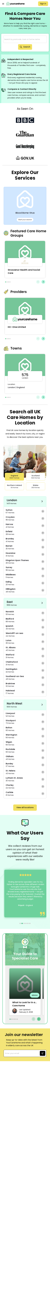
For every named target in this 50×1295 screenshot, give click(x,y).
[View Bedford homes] (42, 620)
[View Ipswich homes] (42, 627)
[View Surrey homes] (42, 568)
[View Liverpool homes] (42, 714)
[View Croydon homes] (42, 518)
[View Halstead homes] (42, 692)
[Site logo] (15, 3)
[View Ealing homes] (42, 583)
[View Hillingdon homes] (42, 590)
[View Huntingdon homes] (42, 670)
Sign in (43, 3)
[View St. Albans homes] (42, 648)
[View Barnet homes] (42, 547)
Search (26, 46)
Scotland (35, 476)
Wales (35, 486)
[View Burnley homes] (42, 764)
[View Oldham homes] (42, 757)
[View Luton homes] (42, 641)
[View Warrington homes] (42, 736)
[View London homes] (42, 501)
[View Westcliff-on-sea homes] (42, 634)
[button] (43, 282)
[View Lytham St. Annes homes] (42, 779)
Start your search (25, 219)
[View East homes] (42, 603)
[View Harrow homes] (42, 525)
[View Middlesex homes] (42, 576)
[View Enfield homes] (42, 532)
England (14, 476)
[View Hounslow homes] (42, 554)
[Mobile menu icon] (3, 4)
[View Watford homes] (42, 656)
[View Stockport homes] (42, 721)
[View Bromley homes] (42, 540)
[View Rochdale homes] (42, 750)
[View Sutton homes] (42, 511)
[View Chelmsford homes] (42, 663)
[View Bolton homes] (42, 729)
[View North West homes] (42, 704)
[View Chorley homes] (42, 786)
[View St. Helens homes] (42, 772)
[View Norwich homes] (42, 613)
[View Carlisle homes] (42, 793)
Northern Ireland (14, 486)
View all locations (25, 807)
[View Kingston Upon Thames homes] (42, 561)
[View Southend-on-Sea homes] (42, 677)
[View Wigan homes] (42, 743)
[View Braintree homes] (42, 684)
